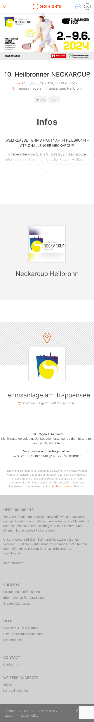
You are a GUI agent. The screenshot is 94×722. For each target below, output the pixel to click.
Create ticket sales (16, 603)
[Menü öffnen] (78, 6)
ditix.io (7, 684)
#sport (54, 99)
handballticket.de (15, 690)
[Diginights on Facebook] (76, 711)
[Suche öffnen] (4, 6)
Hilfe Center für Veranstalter (23, 634)
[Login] (87, 6)
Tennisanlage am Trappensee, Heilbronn (49, 88)
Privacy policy (47, 711)
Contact (10, 711)
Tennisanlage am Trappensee (47, 395)
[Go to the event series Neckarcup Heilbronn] (47, 244)
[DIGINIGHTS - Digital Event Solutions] (47, 6)
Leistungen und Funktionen (22, 591)
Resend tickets (13, 640)
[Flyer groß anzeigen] (47, 36)
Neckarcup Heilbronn (47, 273)
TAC (27, 711)
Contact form (12, 664)
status (9, 715)
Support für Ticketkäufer (20, 628)
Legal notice (29, 715)
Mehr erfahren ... (15, 563)
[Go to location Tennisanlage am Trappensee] (47, 365)
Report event (64, 486)
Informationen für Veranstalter (24, 597)
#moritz (40, 99)
